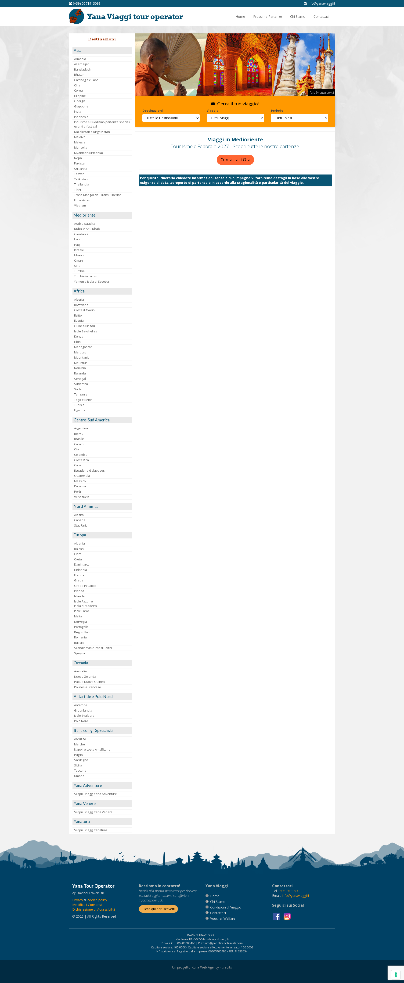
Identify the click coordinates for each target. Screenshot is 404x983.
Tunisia (79, 405)
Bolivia (78, 433)
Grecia (78, 580)
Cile (76, 449)
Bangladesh (82, 69)
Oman (78, 260)
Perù (77, 491)
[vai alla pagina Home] (127, 16)
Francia (79, 575)
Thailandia (81, 184)
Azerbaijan (82, 64)
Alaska (79, 515)
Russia (79, 643)
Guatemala (82, 476)
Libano (79, 255)
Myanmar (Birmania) (88, 153)
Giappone (81, 106)
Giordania (81, 234)
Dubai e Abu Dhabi (87, 229)
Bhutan (79, 74)
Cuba (78, 465)
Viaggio (213, 110)
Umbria (79, 776)
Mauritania (82, 357)
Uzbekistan (82, 200)
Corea (78, 90)
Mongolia (80, 147)
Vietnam (80, 205)
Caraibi (79, 444)
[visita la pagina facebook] (277, 916)
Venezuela (82, 497)
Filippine (80, 96)
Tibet (77, 190)
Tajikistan (81, 179)
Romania (80, 637)
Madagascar (83, 347)
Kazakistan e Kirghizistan (92, 132)
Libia (77, 342)
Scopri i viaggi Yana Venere (93, 812)
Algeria (79, 299)
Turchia (79, 271)
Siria (77, 266)
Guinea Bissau (84, 326)
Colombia (80, 454)
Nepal (78, 158)
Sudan (78, 389)
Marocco (80, 352)
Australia (80, 671)
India (77, 111)
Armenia (80, 59)
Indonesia (81, 117)
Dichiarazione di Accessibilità (93, 909)
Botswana (81, 305)
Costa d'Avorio (84, 310)
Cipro (78, 554)
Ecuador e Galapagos (89, 470)
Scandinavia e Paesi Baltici (93, 648)
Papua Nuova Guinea (89, 682)
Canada (79, 520)
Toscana (80, 770)
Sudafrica (81, 384)
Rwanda (80, 373)
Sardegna (81, 760)
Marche (79, 744)
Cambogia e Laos (86, 80)
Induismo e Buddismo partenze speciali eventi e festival (102, 124)
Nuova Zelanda (85, 676)
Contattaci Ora (235, 159)
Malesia (79, 142)
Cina (77, 85)
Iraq (77, 244)
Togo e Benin (83, 400)
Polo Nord (81, 721)
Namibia (80, 368)
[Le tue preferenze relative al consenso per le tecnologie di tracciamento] (395, 974)
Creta (78, 559)
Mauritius (80, 363)
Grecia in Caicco (85, 586)
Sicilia (78, 765)
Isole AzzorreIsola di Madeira (85, 603)
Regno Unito (82, 632)
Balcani (79, 549)
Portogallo (81, 627)
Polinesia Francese (87, 687)
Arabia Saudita (84, 223)
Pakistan (80, 163)
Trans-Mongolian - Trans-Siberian (98, 195)
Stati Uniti (80, 525)
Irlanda (79, 591)
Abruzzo (80, 739)
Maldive (79, 137)
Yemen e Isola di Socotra (91, 281)
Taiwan (79, 174)
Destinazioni (152, 110)
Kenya (78, 336)
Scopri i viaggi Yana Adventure (95, 794)
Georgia (80, 101)
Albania (79, 543)
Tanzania (80, 394)
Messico (80, 481)
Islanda (79, 596)
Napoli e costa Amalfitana (92, 749)
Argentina (81, 428)
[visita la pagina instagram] (287, 916)
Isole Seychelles (85, 331)
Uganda (79, 410)
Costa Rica (81, 460)
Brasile (79, 439)
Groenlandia (83, 710)
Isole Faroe (82, 611)
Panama (80, 486)
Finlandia (80, 570)
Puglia (78, 755)
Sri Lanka (80, 169)
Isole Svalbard (84, 715)
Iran (77, 239)
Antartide (80, 705)
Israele (79, 250)
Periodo (277, 110)
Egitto (78, 315)
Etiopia (79, 320)
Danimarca (82, 564)
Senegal (80, 379)
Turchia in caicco (85, 276)
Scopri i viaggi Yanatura (90, 830)
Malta (78, 616)
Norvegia (80, 622)
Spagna (79, 653)
